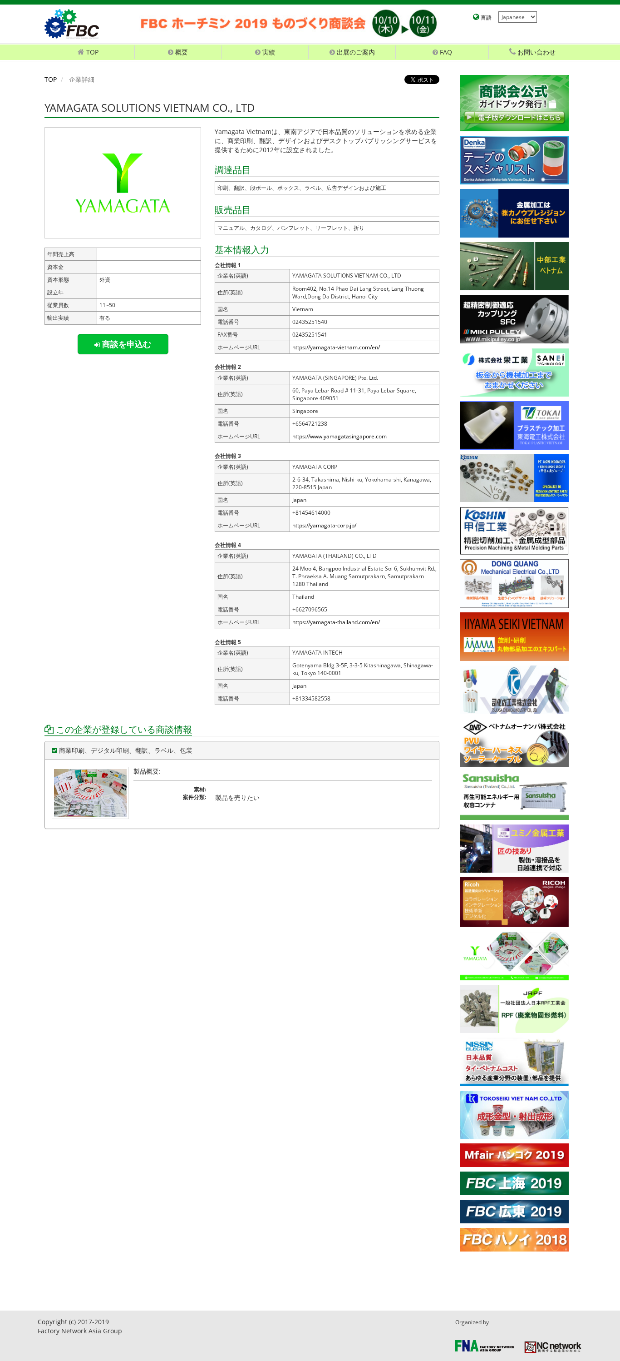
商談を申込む (125, 343)
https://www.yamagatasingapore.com (339, 436)
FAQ (445, 52)
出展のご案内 (355, 52)
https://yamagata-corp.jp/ (324, 525)
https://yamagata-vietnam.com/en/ (336, 347)
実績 (268, 52)
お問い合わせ (536, 52)
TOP (50, 79)
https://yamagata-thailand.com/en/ (336, 622)
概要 (180, 52)
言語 (485, 17)
